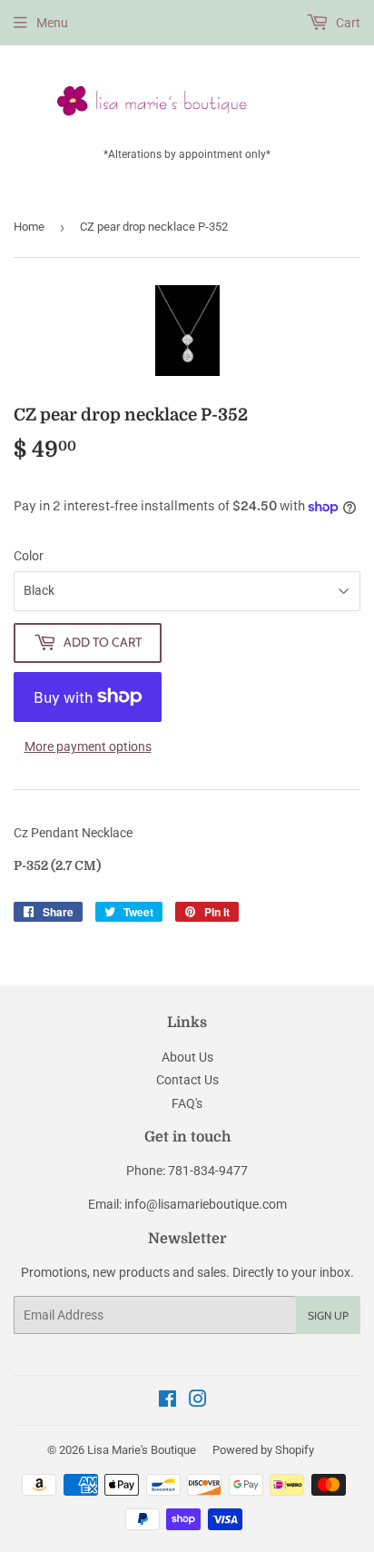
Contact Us (187, 1080)
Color (29, 556)
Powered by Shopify (263, 1450)
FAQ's (187, 1103)
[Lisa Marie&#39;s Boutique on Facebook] (167, 1401)
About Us (187, 1057)
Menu (52, 22)
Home (29, 226)
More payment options (88, 746)
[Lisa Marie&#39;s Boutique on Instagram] (198, 1401)
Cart (346, 22)
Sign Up (328, 1315)
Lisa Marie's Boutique (141, 1450)
